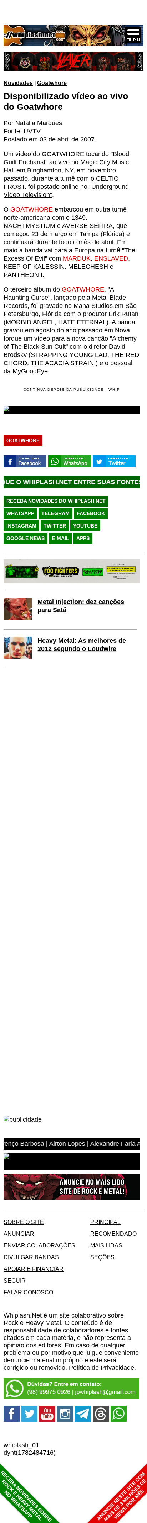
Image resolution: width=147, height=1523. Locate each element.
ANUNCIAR (19, 1233)
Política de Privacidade (101, 1367)
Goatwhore (52, 83)
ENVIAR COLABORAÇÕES (39, 1245)
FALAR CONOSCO (28, 1292)
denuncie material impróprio (43, 1360)
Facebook (91, 513)
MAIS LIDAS (106, 1245)
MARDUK (77, 258)
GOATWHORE (31, 209)
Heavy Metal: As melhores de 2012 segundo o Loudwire (81, 644)
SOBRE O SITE (24, 1222)
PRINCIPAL (105, 1222)
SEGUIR (15, 1280)
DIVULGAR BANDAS (31, 1257)
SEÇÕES (102, 1257)
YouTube (85, 526)
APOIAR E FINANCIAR (34, 1269)
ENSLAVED (111, 258)
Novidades (18, 83)
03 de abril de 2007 (67, 139)
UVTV (32, 131)
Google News (25, 538)
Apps (83, 538)
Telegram (55, 513)
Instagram (21, 526)
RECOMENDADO (113, 1233)
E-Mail (60, 538)
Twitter (55, 526)
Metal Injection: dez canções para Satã (80, 606)
